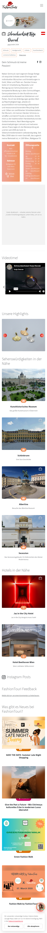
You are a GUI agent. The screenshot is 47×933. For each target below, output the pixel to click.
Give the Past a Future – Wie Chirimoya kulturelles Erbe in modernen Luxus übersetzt (23, 807)
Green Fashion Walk (23, 856)
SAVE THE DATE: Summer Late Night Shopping (23, 756)
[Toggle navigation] (41, 5)
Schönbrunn (23, 455)
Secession (23, 553)
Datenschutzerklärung (16, 921)
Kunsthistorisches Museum (23, 406)
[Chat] (40, 907)
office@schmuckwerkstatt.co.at (11, 152)
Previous (5, 335)
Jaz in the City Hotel (23, 613)
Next (42, 335)
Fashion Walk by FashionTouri (23, 903)
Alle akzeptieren (33, 926)
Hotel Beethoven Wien (23, 662)
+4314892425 (12, 156)
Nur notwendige (13, 926)
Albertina (23, 504)
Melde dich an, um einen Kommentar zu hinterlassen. (20, 695)
